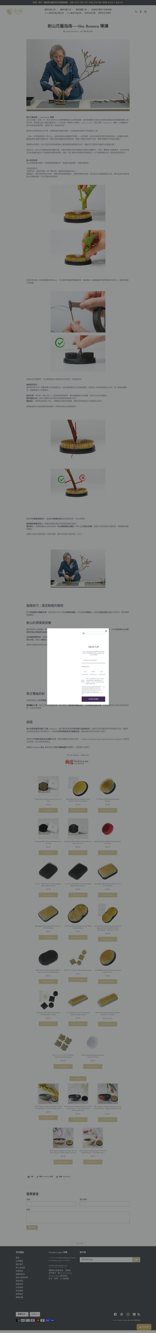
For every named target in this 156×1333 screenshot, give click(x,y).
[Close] (106, 631)
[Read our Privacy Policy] (103, 686)
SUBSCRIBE (93, 699)
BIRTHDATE (85, 667)
